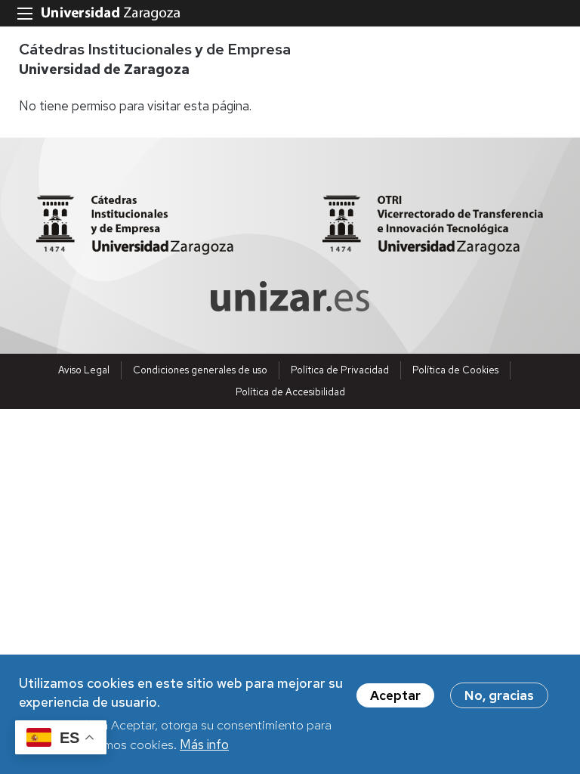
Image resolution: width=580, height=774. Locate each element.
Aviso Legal (84, 370)
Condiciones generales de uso (200, 370)
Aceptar (395, 695)
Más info (204, 744)
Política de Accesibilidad (290, 391)
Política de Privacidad (340, 370)
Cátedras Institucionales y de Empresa (155, 49)
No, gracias (499, 695)
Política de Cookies (455, 370)
